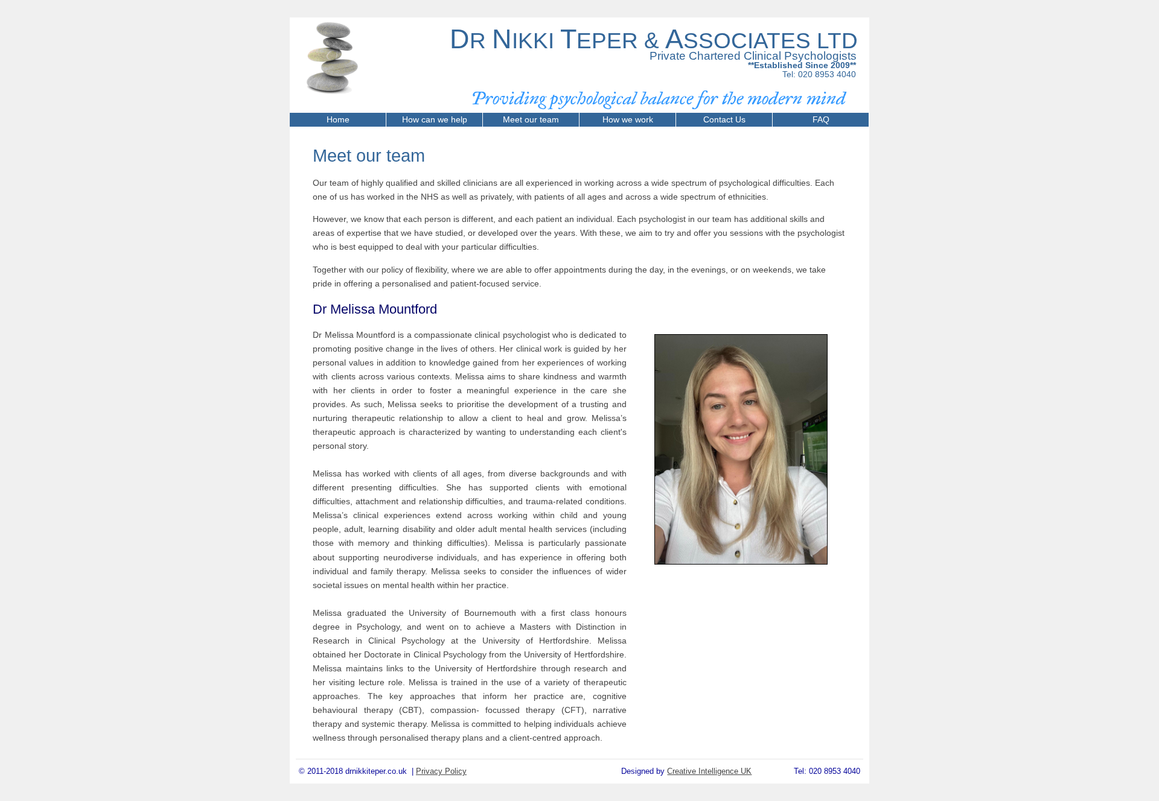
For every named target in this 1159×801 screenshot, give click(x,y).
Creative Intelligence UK (709, 771)
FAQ (821, 119)
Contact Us (724, 119)
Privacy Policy (441, 771)
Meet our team (531, 119)
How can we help (434, 119)
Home (338, 119)
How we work (627, 119)
